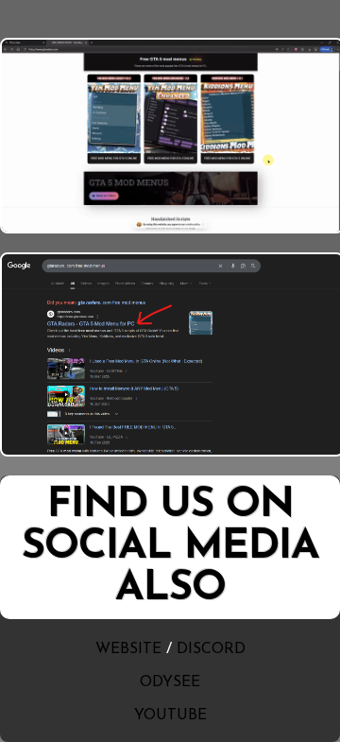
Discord (211, 649)
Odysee (170, 682)
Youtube (170, 715)
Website (128, 649)
